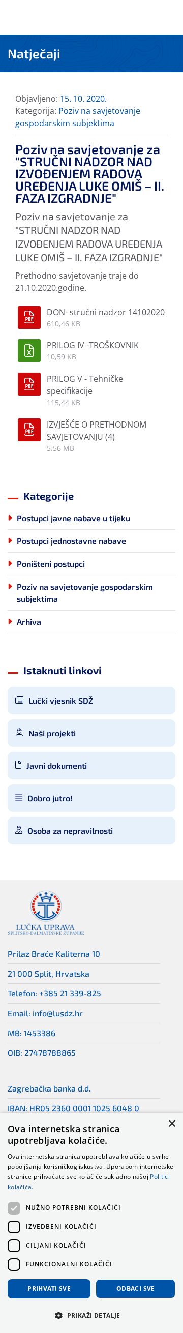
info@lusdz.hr (58, 1013)
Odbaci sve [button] (135, 1288)
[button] (91, 1315)
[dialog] (91, 1223)
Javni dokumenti (56, 765)
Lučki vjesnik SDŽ (60, 700)
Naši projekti (52, 733)
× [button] (171, 1124)
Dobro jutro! (50, 798)
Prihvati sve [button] (49, 1288)
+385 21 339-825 (70, 993)
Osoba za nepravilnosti (70, 830)
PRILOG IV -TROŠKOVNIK (93, 345)
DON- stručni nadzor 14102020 (106, 312)
